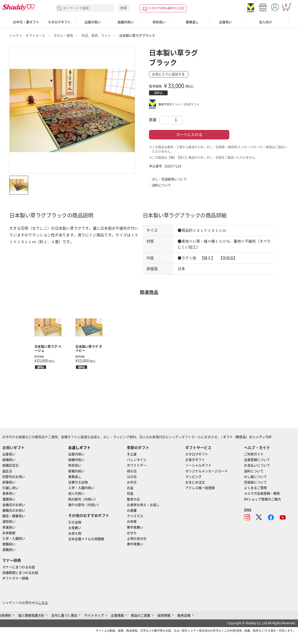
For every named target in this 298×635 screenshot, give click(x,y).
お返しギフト (79, 448)
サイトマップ (94, 615)
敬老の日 (133, 499)
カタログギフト (59, 22)
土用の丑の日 (136, 538)
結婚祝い (8, 459)
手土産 (132, 454)
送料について (161, 185)
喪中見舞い (135, 544)
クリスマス (135, 516)
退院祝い (8, 521)
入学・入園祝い (13, 538)
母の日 (132, 471)
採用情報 (163, 615)
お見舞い (74, 527)
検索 (123, 8)
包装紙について (255, 482)
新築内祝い (76, 471)
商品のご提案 (140, 615)
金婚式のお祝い (13, 504)
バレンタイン (136, 459)
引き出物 (74, 522)
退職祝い (8, 549)
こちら (43, 602)
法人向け (265, 22)
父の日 (132, 476)
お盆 (130, 487)
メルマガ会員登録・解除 (262, 493)
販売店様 (183, 615)
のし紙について (255, 476)
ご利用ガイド (254, 454)
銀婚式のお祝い (13, 510)
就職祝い (8, 544)
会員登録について (257, 459)
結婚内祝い (126, 22)
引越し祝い (10, 487)
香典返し (192, 22)
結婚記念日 (10, 465)
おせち (132, 533)
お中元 (132, 482)
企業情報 (117, 615)
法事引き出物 (78, 482)
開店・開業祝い (13, 516)
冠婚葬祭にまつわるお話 (20, 572)
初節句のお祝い (13, 476)
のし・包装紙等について (169, 179)
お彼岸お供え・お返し (143, 504)
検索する (60, 8)
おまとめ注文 (195, 482)
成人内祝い (76, 493)
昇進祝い (8, 527)
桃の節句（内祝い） (83, 499)
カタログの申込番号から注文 (166, 8)
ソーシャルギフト (198, 465)
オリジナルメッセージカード (206, 471)
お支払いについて (257, 465)
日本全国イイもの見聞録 (86, 539)
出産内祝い (93, 22)
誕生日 (7, 471)
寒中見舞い (135, 527)
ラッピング (193, 476)
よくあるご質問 (255, 487)
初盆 (130, 493)
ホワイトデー (136, 465)
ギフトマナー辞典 (15, 578)
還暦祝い (8, 499)
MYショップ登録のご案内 (262, 499)
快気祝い (159, 22)
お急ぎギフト (195, 459)
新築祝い (8, 482)
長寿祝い (8, 493)
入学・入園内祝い (81, 487)
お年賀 (132, 521)
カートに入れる (189, 134)
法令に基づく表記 (64, 615)
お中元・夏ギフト (26, 22)
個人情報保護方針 (31, 615)
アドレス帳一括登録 (200, 487)
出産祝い (225, 22)
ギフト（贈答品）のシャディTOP (247, 437)
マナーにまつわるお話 (18, 567)
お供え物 (74, 533)
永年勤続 (8, 533)
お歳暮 (132, 510)
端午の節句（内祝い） (84, 504)
